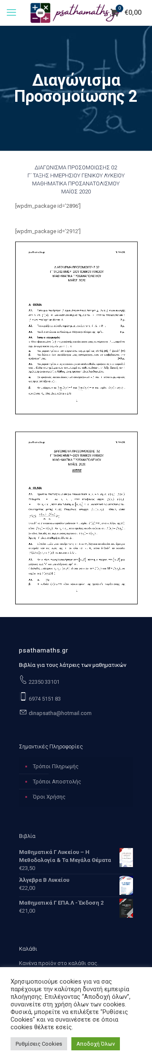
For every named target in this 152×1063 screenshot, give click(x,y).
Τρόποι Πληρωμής (56, 766)
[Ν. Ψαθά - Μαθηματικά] (76, 12)
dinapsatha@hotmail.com (59, 713)
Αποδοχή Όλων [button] (95, 1044)
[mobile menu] (11, 12)
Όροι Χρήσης (49, 797)
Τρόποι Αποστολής (57, 781)
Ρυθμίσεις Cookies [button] (39, 1044)
